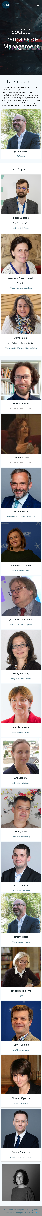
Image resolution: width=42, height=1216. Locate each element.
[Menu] (38, 5)
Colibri (36, 1212)
